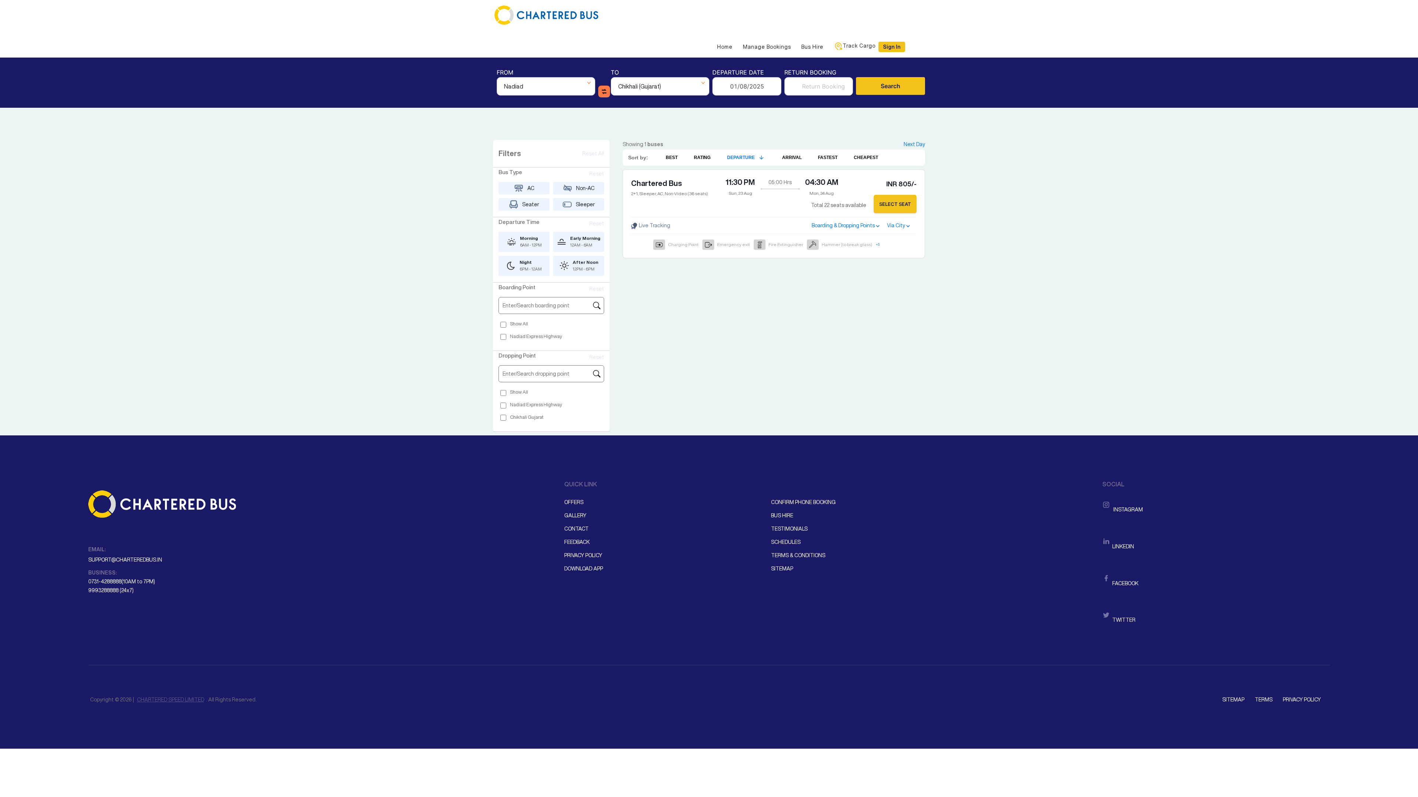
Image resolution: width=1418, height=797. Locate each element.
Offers (573, 502)
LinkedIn (1122, 546)
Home (725, 46)
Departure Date (738, 73)
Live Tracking (654, 225)
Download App (583, 568)
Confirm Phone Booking (803, 502)
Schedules (786, 542)
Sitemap (782, 568)
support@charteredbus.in (125, 559)
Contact (576, 528)
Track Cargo (859, 45)
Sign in (892, 46)
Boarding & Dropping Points (843, 225)
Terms (1264, 699)
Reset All (593, 153)
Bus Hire (812, 46)
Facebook (1124, 583)
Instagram (1127, 509)
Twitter (1123, 619)
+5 (878, 244)
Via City (896, 225)
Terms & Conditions (798, 555)
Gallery (575, 515)
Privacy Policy (583, 555)
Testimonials (789, 528)
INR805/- (901, 183)
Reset (596, 173)
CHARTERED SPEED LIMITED (170, 699)
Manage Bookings (767, 46)
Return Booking (810, 73)
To (615, 73)
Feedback (577, 542)
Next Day (914, 144)
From (505, 73)
